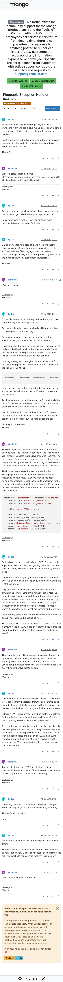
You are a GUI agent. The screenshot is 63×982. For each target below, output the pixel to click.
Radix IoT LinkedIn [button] (31, 86)
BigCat (11, 119)
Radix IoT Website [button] (18, 81)
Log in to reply (52, 108)
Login (19, 958)
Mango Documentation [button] (42, 81)
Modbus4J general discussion (18, 103)
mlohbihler (12, 168)
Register (9, 958)
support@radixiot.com (31, 74)
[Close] (57, 908)
